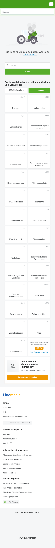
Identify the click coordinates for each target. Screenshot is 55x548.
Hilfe (5, 412)
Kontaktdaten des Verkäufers (15, 416)
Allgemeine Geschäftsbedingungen (17, 455)
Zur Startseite (30, 54)
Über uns (7, 408)
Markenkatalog (9, 473)
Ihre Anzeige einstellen (27, 377)
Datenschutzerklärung (12, 459)
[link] (39, 347)
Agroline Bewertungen (12, 468)
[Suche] (51, 11)
